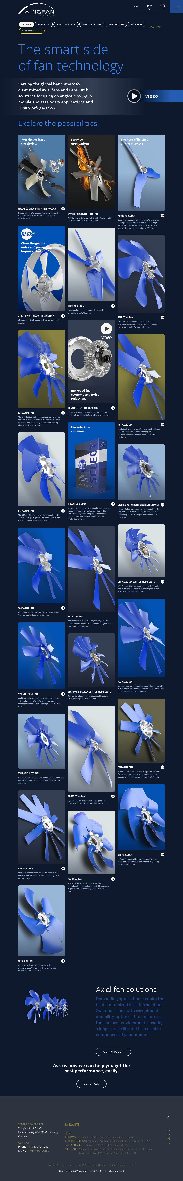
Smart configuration (66, 24)
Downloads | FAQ (116, 24)
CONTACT (23, 1142)
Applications (44, 24)
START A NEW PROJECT (30, 1124)
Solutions (26, 24)
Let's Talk (91, 1084)
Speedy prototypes (91, 24)
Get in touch (113, 1052)
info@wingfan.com (39, 1150)
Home (68, 1133)
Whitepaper (136, 24)
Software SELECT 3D (31, 30)
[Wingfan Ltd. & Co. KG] (36, 9)
